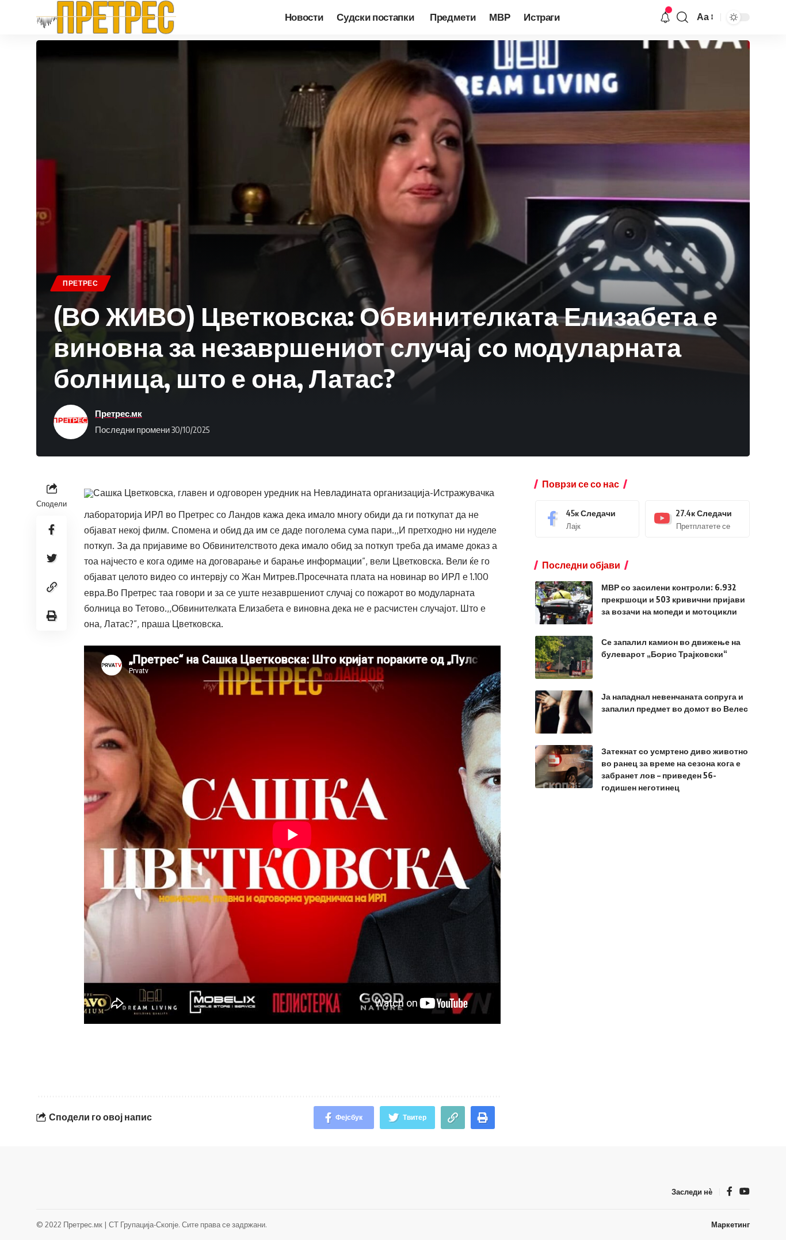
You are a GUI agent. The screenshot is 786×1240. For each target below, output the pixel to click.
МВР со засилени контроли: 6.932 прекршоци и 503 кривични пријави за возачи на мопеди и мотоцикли (673, 599)
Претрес (80, 283)
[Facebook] (587, 518)
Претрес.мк (118, 413)
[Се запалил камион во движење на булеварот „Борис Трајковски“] (564, 657)
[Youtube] (697, 518)
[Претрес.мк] (106, 17)
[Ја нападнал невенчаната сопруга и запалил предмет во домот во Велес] (564, 712)
